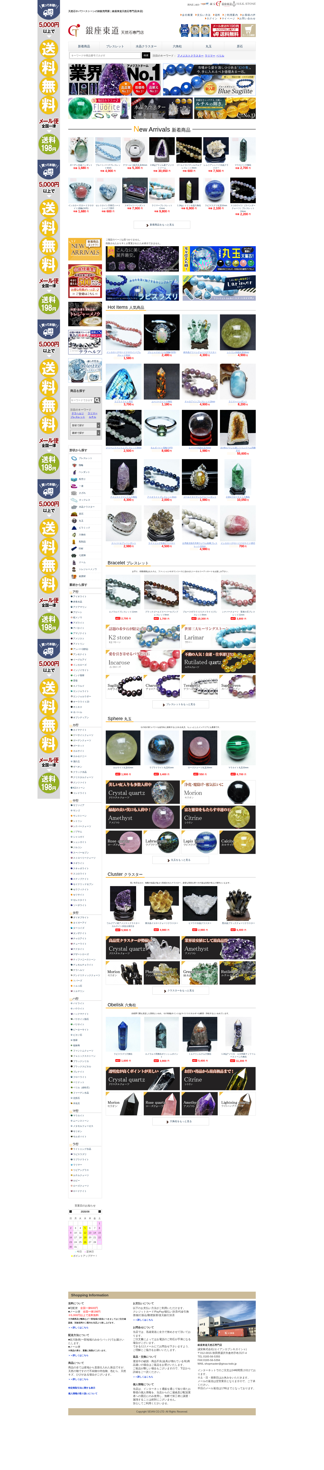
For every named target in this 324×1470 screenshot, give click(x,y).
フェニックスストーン (84, 1056)
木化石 (76, 1103)
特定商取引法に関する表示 (81, 1388)
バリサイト (78, 1024)
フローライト (80, 1077)
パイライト (78, 1003)
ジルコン (77, 847)
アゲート (77, 612)
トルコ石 (77, 986)
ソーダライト (80, 905)
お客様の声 (249, 15)
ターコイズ (78, 928)
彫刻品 (82, 541)
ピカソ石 (77, 1035)
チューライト (80, 943)
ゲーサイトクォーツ (83, 735)
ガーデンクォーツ (82, 740)
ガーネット (78, 745)
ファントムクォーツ (83, 1050)
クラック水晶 (80, 772)
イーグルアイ (80, 659)
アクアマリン (80, 607)
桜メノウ (77, 617)
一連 (81, 486)
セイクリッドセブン (83, 884)
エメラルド (78, 686)
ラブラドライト (81, 1159)
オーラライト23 (81, 701)
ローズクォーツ (81, 1186)
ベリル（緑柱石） (82, 1087)
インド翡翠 (78, 675)
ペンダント (84, 472)
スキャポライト (81, 868)
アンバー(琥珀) (80, 649)
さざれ (82, 493)
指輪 (81, 465)
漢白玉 (76, 761)
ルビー (76, 1180)
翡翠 (75, 1040)
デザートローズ (81, 954)
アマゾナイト (80, 633)
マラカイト (78, 1115)
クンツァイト (80, 782)
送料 (217, 15)
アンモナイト (80, 654)
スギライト (78, 863)
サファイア (78, 805)
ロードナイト (80, 1191)
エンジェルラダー (82, 696)
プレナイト (78, 1071)
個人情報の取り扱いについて (83, 1393)
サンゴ (76, 810)
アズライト (78, 622)
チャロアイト (80, 938)
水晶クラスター (146, 46)
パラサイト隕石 (81, 1019)
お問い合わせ (247, 18)
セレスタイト (80, 900)
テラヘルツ (78, 413)
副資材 (82, 576)
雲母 (75, 680)
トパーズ (77, 980)
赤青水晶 (77, 601)
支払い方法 (204, 15)
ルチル (92, 417)
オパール (77, 712)
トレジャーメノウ (88, 569)
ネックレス (84, 500)
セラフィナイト (81, 889)
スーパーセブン (81, 852)
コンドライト (80, 793)
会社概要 (187, 15)
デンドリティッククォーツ (86, 975)
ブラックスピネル (82, 1066)
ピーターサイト (81, 1029)
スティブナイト (81, 879)
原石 (240, 46)
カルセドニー (80, 756)
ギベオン (77, 766)
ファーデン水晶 (81, 1093)
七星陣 (82, 555)
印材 (81, 548)
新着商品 (84, 46)
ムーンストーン (81, 1121)
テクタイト (78, 949)
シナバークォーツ (82, 826)
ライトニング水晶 (82, 1149)
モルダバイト (80, 1136)
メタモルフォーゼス (83, 1126)
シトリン (77, 821)
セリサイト (78, 894)
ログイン (212, 18)
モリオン (77, 1131)
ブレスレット (115, 46)
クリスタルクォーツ (83, 777)
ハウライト (78, 1008)
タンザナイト (80, 933)
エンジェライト (81, 691)
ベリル (220, 55)
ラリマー (210, 55)
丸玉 (209, 46)
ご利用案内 (231, 15)
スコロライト (80, 873)
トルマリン (78, 991)
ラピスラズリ (80, 1154)
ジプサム (77, 831)
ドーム (82, 562)
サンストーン (80, 815)
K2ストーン (79, 787)
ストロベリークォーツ (84, 858)
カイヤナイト (80, 730)
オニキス (77, 707)
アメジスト (78, 638)
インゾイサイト (81, 670)
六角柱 (177, 46)
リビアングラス (81, 1170)
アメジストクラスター (190, 55)
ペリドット (78, 1082)
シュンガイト (80, 842)
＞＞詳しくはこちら (78, 1327)
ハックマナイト (81, 1014)
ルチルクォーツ (81, 1175)
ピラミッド (84, 527)
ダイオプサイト (81, 917)
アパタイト (78, 628)
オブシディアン (81, 717)
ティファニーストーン (84, 959)
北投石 (76, 1098)
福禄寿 (76, 1045)
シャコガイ (78, 837)
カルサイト (78, 751)
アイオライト (80, 596)
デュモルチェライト (83, 965)
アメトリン (78, 644)
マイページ (228, 18)
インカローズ (80, 665)
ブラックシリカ (81, 1061)
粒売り (82, 479)
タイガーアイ (80, 922)
